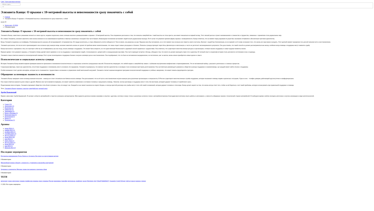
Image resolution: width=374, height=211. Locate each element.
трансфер (64, 181)
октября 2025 (10, 132)
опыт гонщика (43, 181)
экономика (57, 181)
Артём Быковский (8, 92)
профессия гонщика (31, 181)
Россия (51, 181)
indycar (128, 181)
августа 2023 (10, 142)
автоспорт (4, 181)
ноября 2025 (10, 130)
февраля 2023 (10, 148)
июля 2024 (10, 137)
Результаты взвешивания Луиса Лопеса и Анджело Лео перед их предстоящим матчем (29, 156)
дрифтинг (79, 181)
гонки (10, 181)
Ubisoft (99, 181)
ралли (85, 181)
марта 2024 (9, 141)
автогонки (15, 181)
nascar (133, 181)
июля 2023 (9, 144)
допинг (143, 181)
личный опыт (43, 88)
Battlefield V (105, 181)
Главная (7, 17)
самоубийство (33, 88)
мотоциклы (71, 181)
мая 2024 (9, 139)
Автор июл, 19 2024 (11, 25)
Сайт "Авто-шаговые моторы (10, 1)
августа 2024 (10, 135)
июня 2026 (9, 128)
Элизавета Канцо (10, 88)
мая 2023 (9, 146)
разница (138, 181)
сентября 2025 (10, 134)
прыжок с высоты (22, 88)
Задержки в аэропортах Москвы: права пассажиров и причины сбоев (24, 169)
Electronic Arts (91, 181)
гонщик (22, 181)
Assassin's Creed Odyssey (118, 181)
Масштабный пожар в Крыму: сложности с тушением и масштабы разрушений (27, 163)
